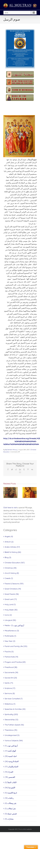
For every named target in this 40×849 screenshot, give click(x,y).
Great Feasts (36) (12, 594)
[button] (5, 492)
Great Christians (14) (13, 589)
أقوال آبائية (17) (10, 751)
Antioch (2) (9, 542)
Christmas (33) (10, 568)
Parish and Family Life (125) (16, 646)
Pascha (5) (9, 651)
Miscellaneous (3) (12, 630)
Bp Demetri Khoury (11, 449)
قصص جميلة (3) (11, 814)
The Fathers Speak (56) (14, 725)
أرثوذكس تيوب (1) (11, 746)
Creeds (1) (9, 578)
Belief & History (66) (13, 552)
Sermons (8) (10, 693)
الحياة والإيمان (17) (11, 766)
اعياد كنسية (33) (11, 756)
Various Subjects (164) (14, 740)
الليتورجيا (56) (10, 787)
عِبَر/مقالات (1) (10, 808)
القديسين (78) (10, 777)
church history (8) (12, 573)
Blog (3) (8, 557)
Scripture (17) (10, 688)
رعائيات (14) (9, 798)
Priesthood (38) (11, 667)
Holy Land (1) (10, 604)
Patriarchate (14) (11, 657)
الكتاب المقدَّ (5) (10, 782)
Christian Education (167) (15, 562)
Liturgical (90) (10, 620)
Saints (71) (9, 683)
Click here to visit (10, 507)
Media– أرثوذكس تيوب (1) (14, 625)
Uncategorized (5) (12, 735)
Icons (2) (8, 615)
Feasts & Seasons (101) (14, 583)
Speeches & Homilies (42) (15, 709)
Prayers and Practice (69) (15, 662)
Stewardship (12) (11, 719)
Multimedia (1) (10, 636)
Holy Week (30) (11, 610)
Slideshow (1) (10, 704)
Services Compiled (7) (13, 698)
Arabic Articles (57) (12, 547)
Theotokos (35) (11, 730)
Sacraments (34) (11, 672)
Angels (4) (9, 536)
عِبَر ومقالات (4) (10, 803)
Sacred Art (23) (11, 678)
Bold (25, 829)
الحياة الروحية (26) (12, 761)
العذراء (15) (9, 772)
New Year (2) (10, 641)
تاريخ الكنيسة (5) (11, 793)
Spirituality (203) (11, 714)
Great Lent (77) (11, 599)
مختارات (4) (9, 819)
